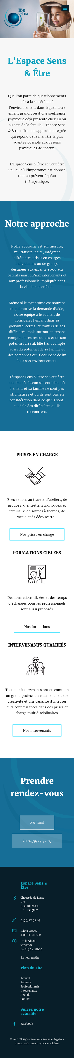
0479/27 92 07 (30, 920)
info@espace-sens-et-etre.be (31, 931)
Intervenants (29, 990)
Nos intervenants (37, 730)
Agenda (25, 995)
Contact (25, 999)
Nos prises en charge (37, 534)
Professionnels (30, 986)
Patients (26, 982)
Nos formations (37, 627)
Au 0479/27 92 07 (37, 841)
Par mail (37, 822)
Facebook (27, 1024)
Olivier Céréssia (50, 1043)
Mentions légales (52, 1039)
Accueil (25, 978)
